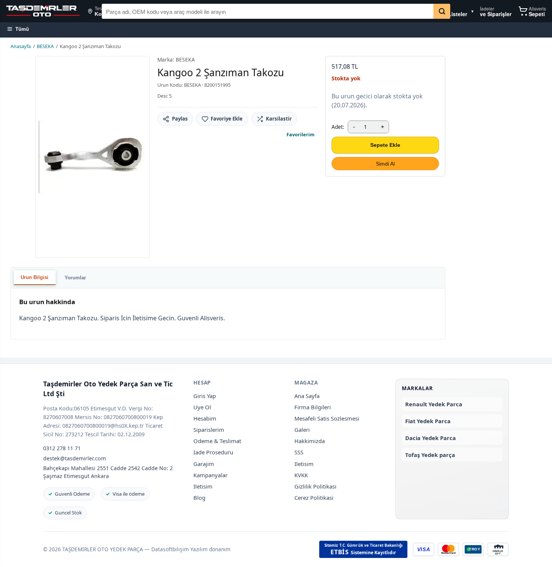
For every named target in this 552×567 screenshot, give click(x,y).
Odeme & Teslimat (217, 441)
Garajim (203, 463)
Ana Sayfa (307, 396)
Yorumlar (75, 277)
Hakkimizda (309, 441)
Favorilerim (301, 134)
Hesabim (204, 418)
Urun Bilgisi (34, 277)
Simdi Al (385, 164)
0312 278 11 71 (62, 448)
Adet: (338, 126)
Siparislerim (208, 429)
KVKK (301, 475)
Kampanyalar (210, 475)
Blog (199, 497)
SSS (298, 452)
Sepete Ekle (385, 145)
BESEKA (45, 46)
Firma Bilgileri (312, 407)
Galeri (302, 429)
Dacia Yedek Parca (430, 438)
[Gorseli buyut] (92, 157)
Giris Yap (204, 396)
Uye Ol (202, 407)
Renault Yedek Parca (433, 404)
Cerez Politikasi (313, 497)
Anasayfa (21, 46)
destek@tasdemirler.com (74, 458)
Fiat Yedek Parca (428, 421)
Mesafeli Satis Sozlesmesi (326, 418)
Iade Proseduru (213, 452)
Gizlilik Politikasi (315, 486)
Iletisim (203, 486)
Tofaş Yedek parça (430, 454)
